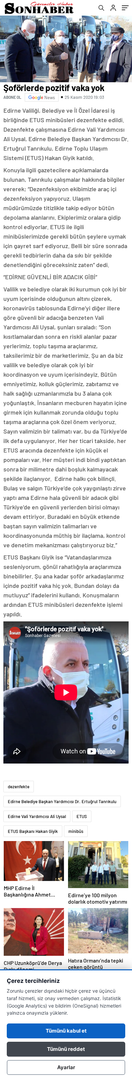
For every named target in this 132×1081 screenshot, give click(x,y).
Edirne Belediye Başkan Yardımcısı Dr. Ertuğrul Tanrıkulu (62, 801)
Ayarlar (66, 1067)
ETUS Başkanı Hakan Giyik (33, 831)
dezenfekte (18, 786)
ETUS (81, 816)
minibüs (75, 831)
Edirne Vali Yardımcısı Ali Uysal (37, 816)
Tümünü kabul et (66, 1031)
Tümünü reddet (66, 1049)
